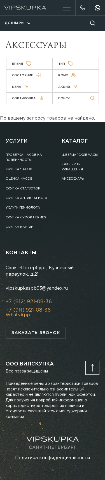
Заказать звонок (35, 333)
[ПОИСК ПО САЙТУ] (92, 23)
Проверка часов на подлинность (24, 157)
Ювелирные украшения (72, 167)
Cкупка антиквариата (26, 198)
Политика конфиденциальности (52, 458)
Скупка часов (19, 169)
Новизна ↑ (21, 110)
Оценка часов (19, 178)
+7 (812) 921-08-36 (82, 7)
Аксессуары (73, 178)
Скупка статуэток (23, 188)
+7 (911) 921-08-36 (28, 310)
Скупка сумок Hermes (26, 217)
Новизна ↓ (21, 103)
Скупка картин (19, 227)
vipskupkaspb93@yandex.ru (37, 288)
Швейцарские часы (80, 155)
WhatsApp (18, 315)
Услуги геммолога (23, 207)
